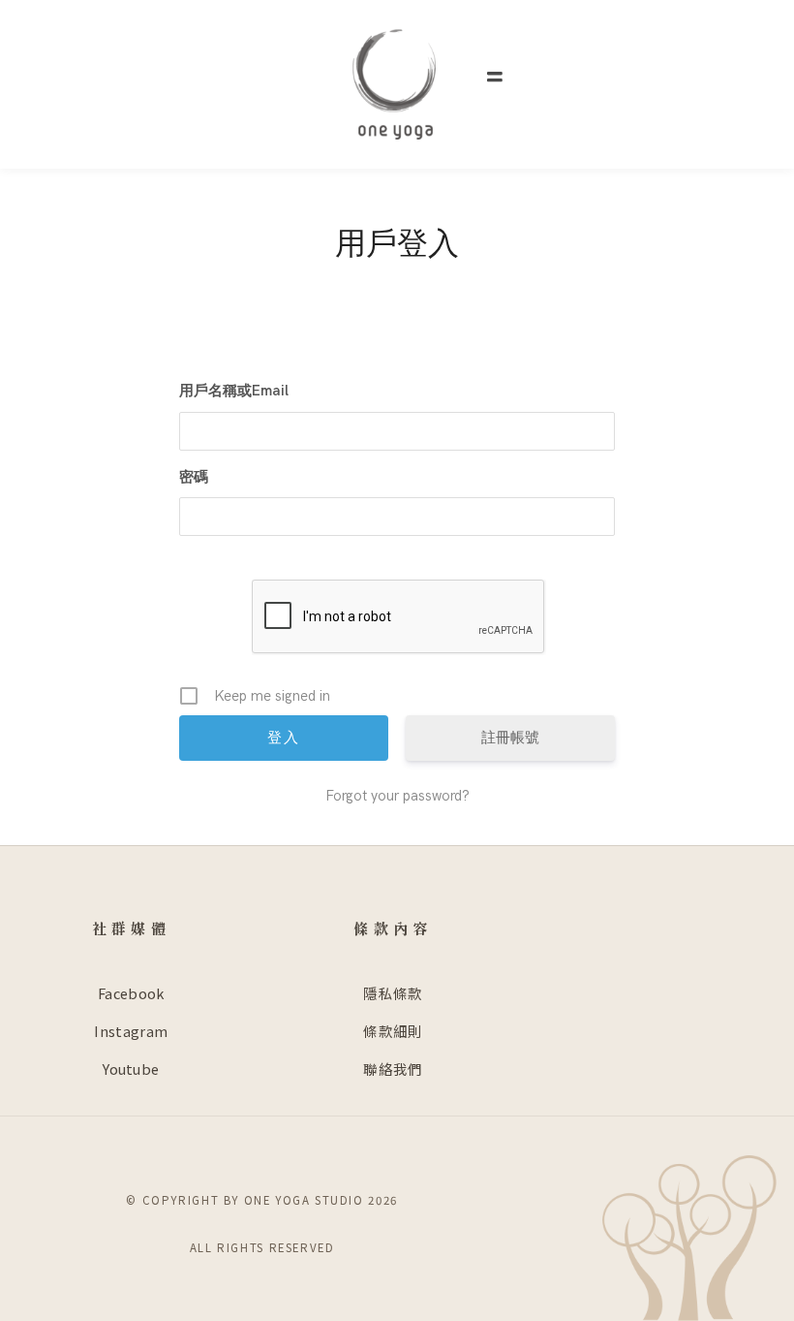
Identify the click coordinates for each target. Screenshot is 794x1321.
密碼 (193, 477)
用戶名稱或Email (234, 390)
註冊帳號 (510, 737)
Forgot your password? (397, 795)
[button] (495, 77)
